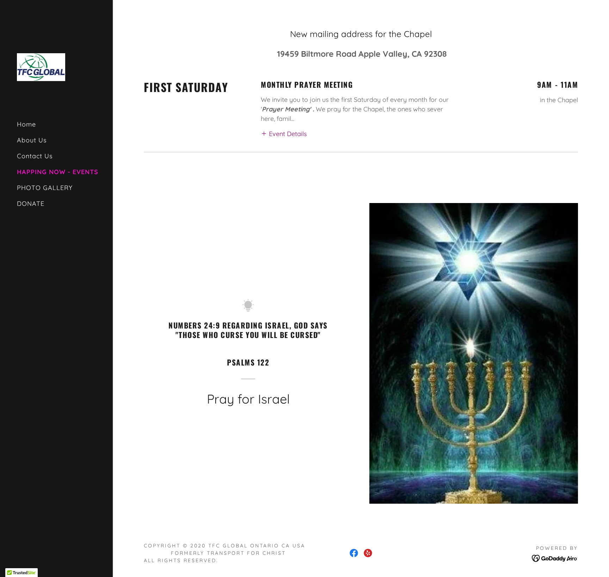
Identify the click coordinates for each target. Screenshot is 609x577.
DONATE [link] (30, 204)
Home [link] (26, 124)
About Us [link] (32, 140)
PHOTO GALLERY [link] (45, 188)
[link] (41, 66)
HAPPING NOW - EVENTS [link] (57, 172)
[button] (284, 133)
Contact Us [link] (35, 156)
